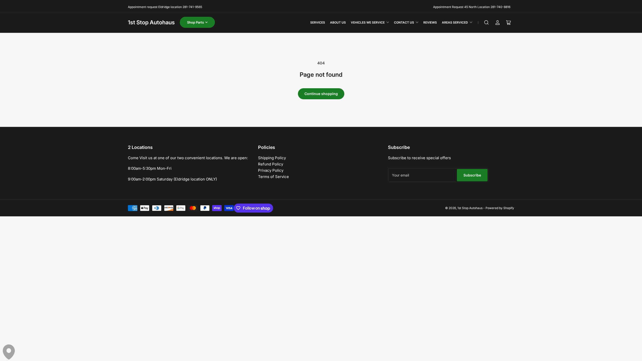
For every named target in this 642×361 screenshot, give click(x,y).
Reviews (430, 22)
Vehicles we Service (368, 22)
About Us (338, 22)
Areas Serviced (455, 22)
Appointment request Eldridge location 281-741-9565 (165, 7)
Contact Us (404, 22)
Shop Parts (195, 22)
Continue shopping (321, 94)
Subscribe (472, 175)
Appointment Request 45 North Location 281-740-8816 (471, 7)
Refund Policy (270, 164)
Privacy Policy (270, 170)
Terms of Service (273, 176)
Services (317, 22)
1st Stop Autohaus (151, 22)
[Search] (486, 22)
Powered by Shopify (500, 208)
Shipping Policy (272, 157)
